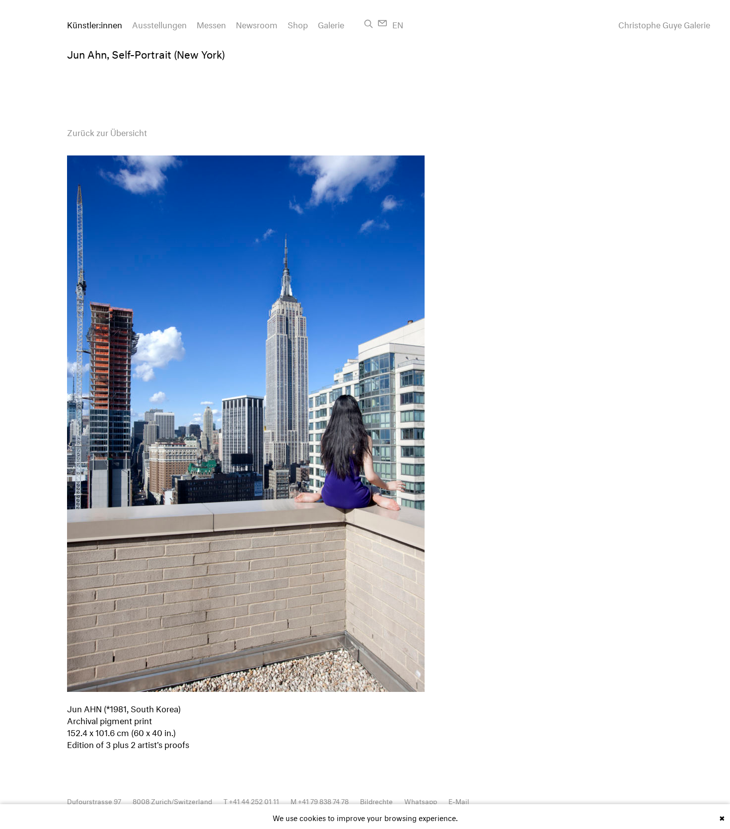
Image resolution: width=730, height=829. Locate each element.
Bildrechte (376, 800)
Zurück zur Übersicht (107, 131)
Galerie (331, 23)
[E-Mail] (382, 23)
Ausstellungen (159, 23)
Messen (211, 23)
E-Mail (458, 800)
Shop (298, 23)
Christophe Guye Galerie (664, 24)
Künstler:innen (94, 23)
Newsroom (257, 23)
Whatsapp (420, 800)
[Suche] (368, 23)
